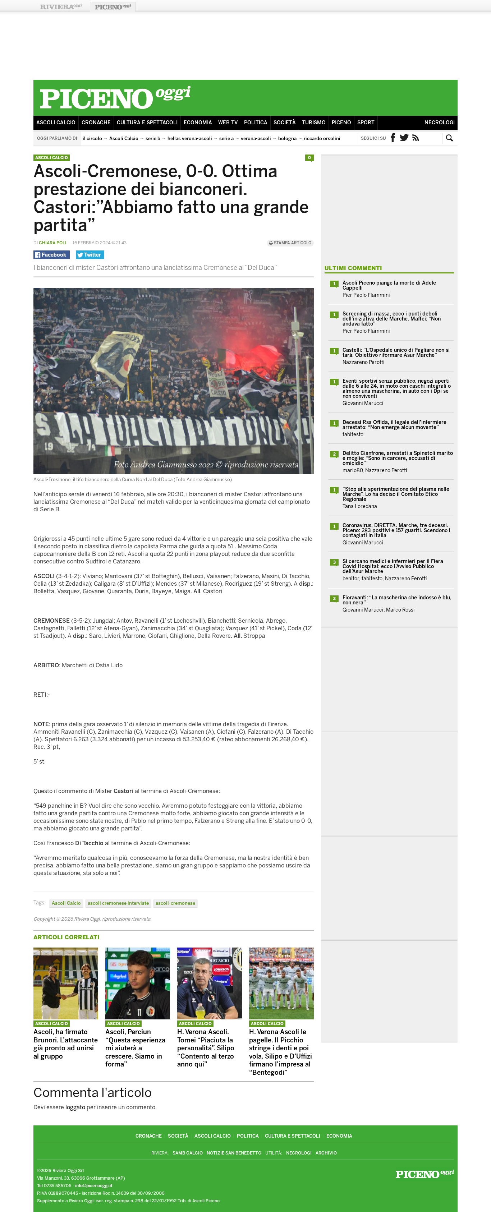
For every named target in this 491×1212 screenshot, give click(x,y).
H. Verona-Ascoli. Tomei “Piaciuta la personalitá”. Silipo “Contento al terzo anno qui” (205, 1048)
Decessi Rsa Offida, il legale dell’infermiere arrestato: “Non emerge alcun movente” (394, 424)
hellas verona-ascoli (190, 138)
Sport (366, 123)
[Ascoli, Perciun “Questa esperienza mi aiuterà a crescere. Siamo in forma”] (137, 1017)
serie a (226, 138)
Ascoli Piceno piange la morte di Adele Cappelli (389, 285)
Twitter (404, 138)
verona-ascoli (256, 138)
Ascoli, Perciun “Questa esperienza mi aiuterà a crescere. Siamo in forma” (135, 1048)
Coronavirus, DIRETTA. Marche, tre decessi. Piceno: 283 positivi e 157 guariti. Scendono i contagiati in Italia (396, 530)
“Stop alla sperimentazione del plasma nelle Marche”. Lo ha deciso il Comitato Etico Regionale (396, 494)
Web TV (228, 123)
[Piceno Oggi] (115, 110)
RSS (416, 138)
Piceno (341, 123)
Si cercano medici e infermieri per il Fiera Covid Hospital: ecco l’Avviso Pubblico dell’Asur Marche (393, 566)
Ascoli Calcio (55, 123)
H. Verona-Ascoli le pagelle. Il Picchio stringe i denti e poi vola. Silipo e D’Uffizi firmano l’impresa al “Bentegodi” (280, 1052)
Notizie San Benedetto (234, 1153)
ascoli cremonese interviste (118, 903)
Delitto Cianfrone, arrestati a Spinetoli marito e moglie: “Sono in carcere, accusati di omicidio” (398, 458)
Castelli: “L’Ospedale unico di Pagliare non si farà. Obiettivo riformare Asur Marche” (396, 352)
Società (285, 123)
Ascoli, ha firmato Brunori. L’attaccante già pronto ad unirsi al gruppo (65, 1044)
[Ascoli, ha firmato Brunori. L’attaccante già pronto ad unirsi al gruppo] (65, 1017)
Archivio (326, 1153)
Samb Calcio (188, 1153)
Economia (198, 123)
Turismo (314, 123)
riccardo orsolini (322, 138)
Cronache (96, 123)
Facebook (393, 138)
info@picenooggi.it (94, 1185)
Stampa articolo (292, 243)
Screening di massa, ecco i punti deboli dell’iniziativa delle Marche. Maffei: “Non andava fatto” (392, 319)
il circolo (92, 138)
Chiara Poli (52, 242)
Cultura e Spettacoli (147, 123)
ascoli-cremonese (175, 903)
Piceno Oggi (113, 6)
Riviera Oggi (60, 6)
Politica (255, 123)
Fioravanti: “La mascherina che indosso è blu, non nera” (397, 600)
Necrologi (440, 123)
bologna (287, 138)
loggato (75, 1107)
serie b (153, 138)
